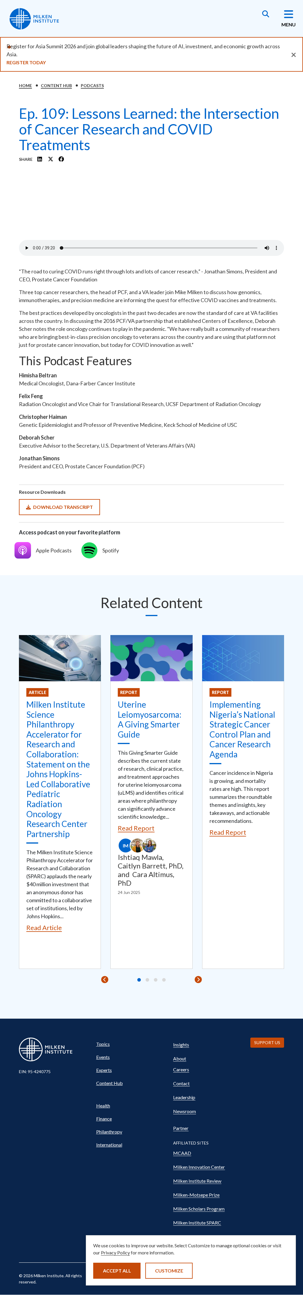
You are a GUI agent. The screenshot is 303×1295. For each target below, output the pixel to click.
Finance (104, 1118)
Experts (104, 1070)
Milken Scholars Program (199, 1208)
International (109, 1144)
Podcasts (92, 85)
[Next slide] (198, 979)
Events (103, 1057)
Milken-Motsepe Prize (196, 1195)
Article (37, 692)
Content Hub (56, 85)
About (179, 1058)
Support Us (267, 1042)
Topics (103, 1044)
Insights (181, 1044)
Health (103, 1105)
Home (25, 85)
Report (128, 692)
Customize (169, 1270)
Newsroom (184, 1111)
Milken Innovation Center (199, 1167)
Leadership (184, 1097)
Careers (181, 1069)
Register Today (26, 62)
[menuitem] (129, 1044)
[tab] (139, 980)
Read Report (136, 828)
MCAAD (182, 1153)
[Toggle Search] (265, 14)
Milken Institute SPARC (197, 1222)
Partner (180, 1128)
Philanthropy (109, 1131)
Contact (181, 1083)
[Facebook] (61, 159)
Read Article (44, 928)
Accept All (117, 1270)
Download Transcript (63, 507)
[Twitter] (50, 159)
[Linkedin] (40, 159)
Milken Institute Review (197, 1181)
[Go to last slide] (104, 979)
